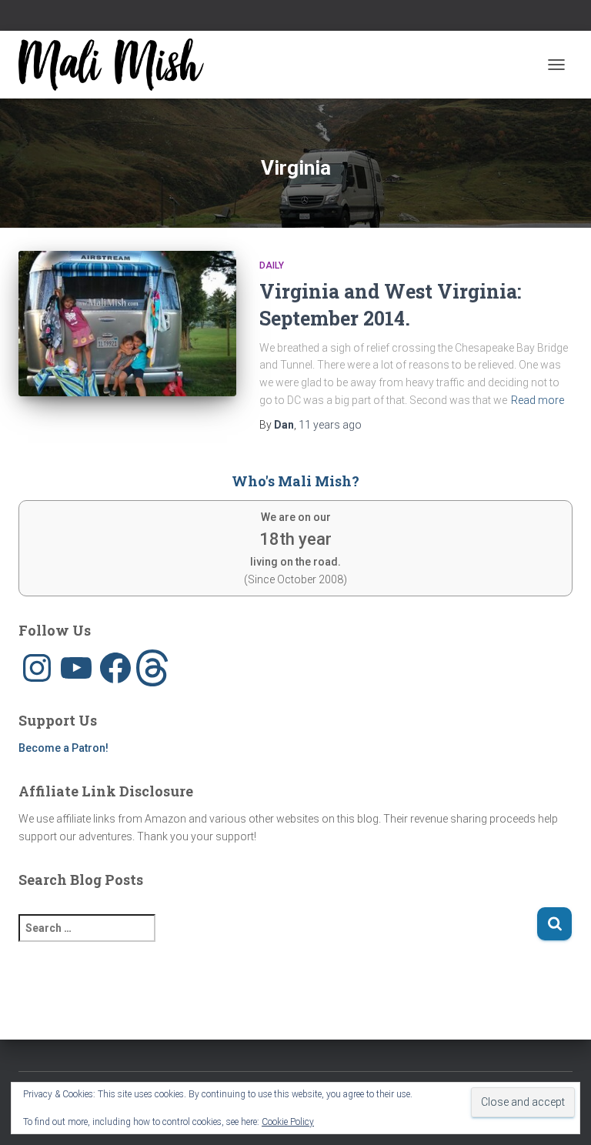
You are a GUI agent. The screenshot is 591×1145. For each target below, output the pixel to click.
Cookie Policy (288, 1122)
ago (330, 425)
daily (271, 265)
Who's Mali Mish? (295, 481)
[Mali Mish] (116, 64)
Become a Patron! (63, 748)
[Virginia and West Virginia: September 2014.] (127, 323)
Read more (537, 400)
